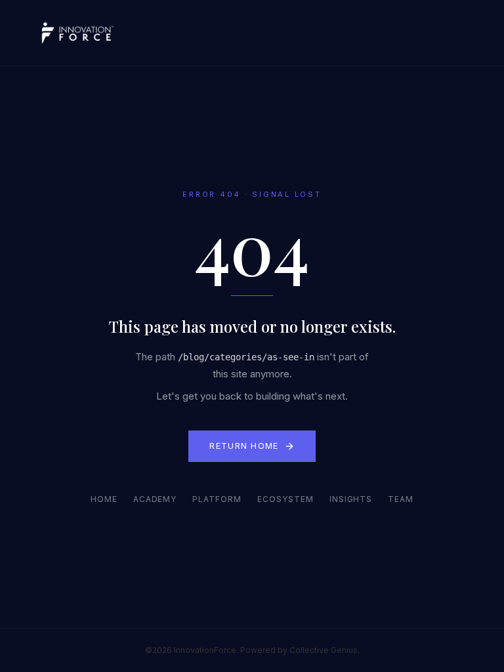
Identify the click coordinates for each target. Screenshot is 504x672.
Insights (351, 499)
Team (400, 499)
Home (104, 499)
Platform (217, 499)
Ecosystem (285, 499)
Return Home (243, 445)
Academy (155, 499)
